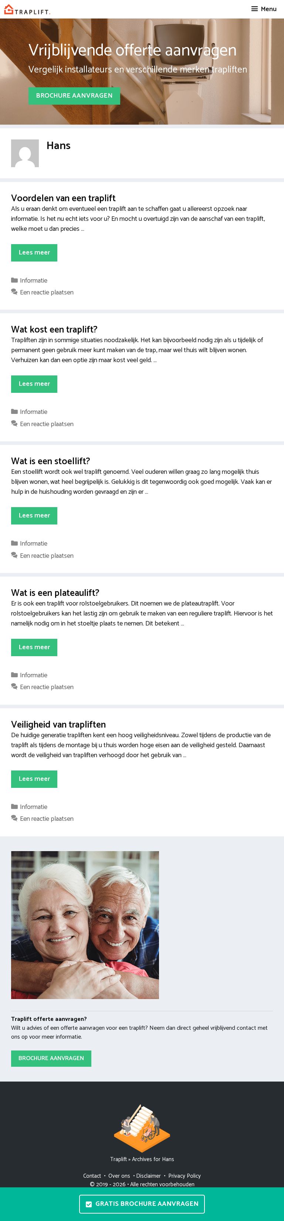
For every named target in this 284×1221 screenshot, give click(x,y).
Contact (92, 1176)
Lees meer (34, 252)
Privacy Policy (184, 1176)
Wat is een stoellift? (50, 461)
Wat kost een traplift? (54, 330)
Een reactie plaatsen (47, 292)
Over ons (119, 1176)
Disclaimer (148, 1176)
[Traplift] (27, 9)
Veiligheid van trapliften (58, 725)
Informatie (33, 280)
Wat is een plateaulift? (55, 593)
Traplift (118, 1159)
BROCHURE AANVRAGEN (74, 95)
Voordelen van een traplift (63, 198)
